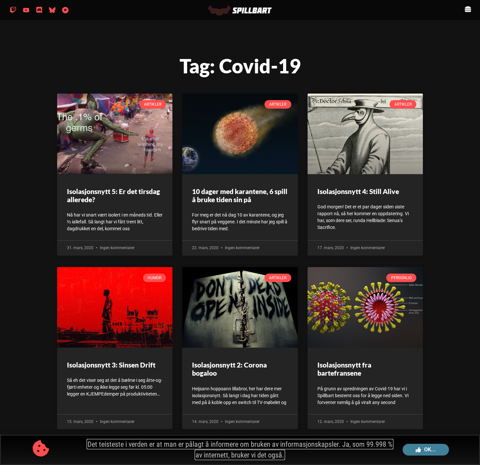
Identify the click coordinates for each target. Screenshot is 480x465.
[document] (240, 232)
